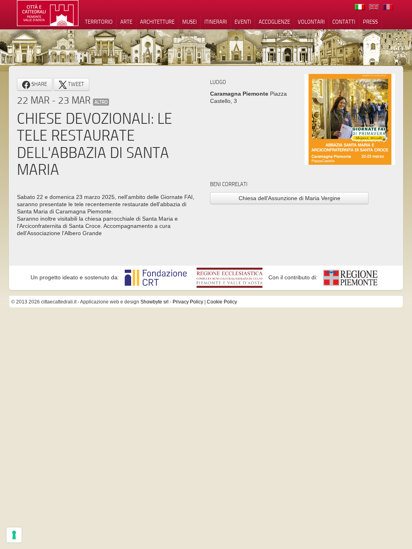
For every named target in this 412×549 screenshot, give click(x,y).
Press (370, 21)
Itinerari (215, 21)
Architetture (157, 21)
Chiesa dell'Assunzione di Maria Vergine (289, 198)
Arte (126, 21)
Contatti (343, 21)
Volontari (311, 21)
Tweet (75, 84)
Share (38, 84)
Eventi (243, 21)
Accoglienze (274, 21)
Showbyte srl (154, 302)
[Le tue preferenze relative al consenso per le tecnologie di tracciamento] (14, 535)
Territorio (99, 21)
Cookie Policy (222, 302)
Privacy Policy (188, 302)
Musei (189, 21)
